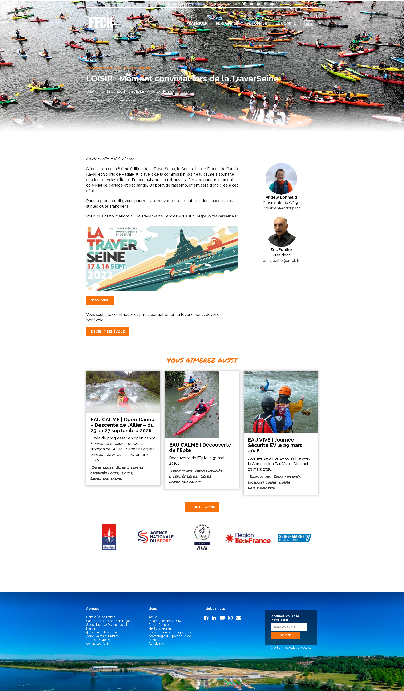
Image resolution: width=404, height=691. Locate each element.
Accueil (153, 617)
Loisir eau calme (106, 478)
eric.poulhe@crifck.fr (281, 260)
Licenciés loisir (104, 473)
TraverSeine (164, 169)
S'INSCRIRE (100, 300)
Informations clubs (165, 4)
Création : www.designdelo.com (292, 647)
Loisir (99, 100)
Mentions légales (159, 628)
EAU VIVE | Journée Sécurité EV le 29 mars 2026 (275, 445)
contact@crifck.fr (97, 643)
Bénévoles (234, 4)
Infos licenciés (129, 467)
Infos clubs (102, 467)
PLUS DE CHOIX (202, 507)
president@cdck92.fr (281, 208)
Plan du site (156, 643)
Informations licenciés (194, 4)
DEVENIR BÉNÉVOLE (108, 332)
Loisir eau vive (261, 487)
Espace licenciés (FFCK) (164, 621)
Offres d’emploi (158, 624)
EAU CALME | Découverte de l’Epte (200, 447)
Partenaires (218, 4)
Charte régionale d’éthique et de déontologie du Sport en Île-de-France (170, 636)
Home (89, 100)
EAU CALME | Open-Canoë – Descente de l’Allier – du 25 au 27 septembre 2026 (122, 425)
